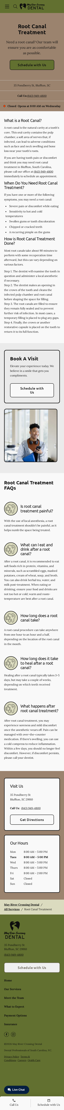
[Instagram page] (13, 1034)
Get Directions (32, 819)
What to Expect (14, 1006)
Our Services (12, 989)
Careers (22, 1060)
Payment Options (15, 1015)
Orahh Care (34, 1060)
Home (8, 980)
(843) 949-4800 (37, 95)
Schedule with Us (32, 65)
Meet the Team (14, 998)
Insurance (10, 1024)
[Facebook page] (6, 1034)
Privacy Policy (11, 1056)
